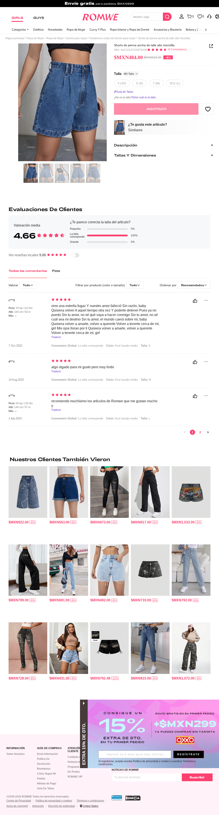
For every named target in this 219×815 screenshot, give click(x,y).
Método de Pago (46, 783)
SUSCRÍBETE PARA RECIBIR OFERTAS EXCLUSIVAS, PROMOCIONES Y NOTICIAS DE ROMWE (156, 768)
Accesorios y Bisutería (168, 29)
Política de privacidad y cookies (54, 800)
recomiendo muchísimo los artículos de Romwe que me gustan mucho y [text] (104, 403)
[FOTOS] (62, 102)
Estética (38, 29)
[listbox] (181, 16)
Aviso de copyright (17, 806)
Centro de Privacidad (18, 800)
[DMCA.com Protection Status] (133, 797)
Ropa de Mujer (76, 29)
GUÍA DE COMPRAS (49, 748)
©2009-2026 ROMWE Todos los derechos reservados (37, 796)
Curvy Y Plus (98, 29)
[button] (208, 109)
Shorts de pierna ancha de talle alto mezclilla (144, 45)
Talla (124, 74)
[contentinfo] (19, 522)
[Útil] (195, 300)
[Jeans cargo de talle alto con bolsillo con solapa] (150, 492)
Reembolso (43, 768)
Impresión (38, 806)
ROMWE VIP (75, 776)
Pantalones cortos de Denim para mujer (112, 38)
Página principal (14, 38)
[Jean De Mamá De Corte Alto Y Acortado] (150, 648)
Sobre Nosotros (15, 753)
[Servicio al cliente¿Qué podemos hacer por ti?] (209, 16)
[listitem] (28, 503)
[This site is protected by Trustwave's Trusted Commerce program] (117, 797)
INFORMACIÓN (15, 748)
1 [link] (192, 432)
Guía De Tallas (45, 788)
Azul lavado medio (122, 345)
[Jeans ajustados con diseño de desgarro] (109, 492)
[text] (105, 300)
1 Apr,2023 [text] (15, 418)
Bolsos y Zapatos (196, 29)
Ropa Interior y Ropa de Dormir (129, 29)
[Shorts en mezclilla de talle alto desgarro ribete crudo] (68, 648)
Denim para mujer (76, 38)
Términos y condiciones (90, 800)
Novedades (55, 29)
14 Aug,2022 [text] (16, 379)
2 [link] (200, 432)
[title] (109, 459)
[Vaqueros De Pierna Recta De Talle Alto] (191, 570)
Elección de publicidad (61, 806)
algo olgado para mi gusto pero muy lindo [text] (82, 367)
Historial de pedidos (79, 761)
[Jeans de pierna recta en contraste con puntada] (68, 570)
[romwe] (100, 16)
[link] (109, 5)
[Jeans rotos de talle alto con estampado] (28, 648)
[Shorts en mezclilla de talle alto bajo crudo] (109, 570)
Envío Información (47, 753)
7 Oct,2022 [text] (15, 345)
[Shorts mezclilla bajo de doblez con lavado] (68, 492)
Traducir (56, 337)
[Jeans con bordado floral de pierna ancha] (28, 570)
